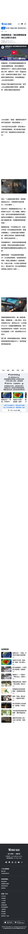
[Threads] (12, 862)
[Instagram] (15, 862)
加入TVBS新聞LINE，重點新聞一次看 (14, 407)
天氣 (3, 370)
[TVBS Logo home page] (6, 24)
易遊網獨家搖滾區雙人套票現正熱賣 (14, 379)
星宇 (23, 370)
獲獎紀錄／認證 (5, 916)
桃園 (18, 370)
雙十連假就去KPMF (14, 377)
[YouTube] (18, 862)
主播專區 (3, 902)
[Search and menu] (25, 23)
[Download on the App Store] (9, 922)
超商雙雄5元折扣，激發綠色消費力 (14, 386)
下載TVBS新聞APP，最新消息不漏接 (14, 405)
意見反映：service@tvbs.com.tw (14, 856)
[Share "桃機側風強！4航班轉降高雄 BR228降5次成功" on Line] (22, 23)
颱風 (8, 370)
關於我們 (3, 871)
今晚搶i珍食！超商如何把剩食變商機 (14, 388)
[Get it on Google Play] (19, 922)
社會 (6, 31)
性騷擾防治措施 (5, 883)
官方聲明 (3, 913)
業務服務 (3, 911)
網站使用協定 (4, 886)
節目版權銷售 (4, 907)
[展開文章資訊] (25, 41)
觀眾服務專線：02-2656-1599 (14, 858)
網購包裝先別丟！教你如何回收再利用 (14, 389)
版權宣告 (3, 888)
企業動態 (3, 898)
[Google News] (21, 862)
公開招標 (3, 909)
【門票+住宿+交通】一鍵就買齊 (14, 381)
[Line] (9, 862)
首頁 (2, 31)
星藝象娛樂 (4, 905)
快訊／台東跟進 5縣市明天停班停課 (15, 28)
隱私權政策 (4, 881)
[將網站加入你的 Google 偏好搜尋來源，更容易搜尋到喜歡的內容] (14, 410)
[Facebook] (6, 862)
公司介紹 (3, 896)
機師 (13, 370)
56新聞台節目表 (5, 873)
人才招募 (3, 900)
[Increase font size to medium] (19, 24)
